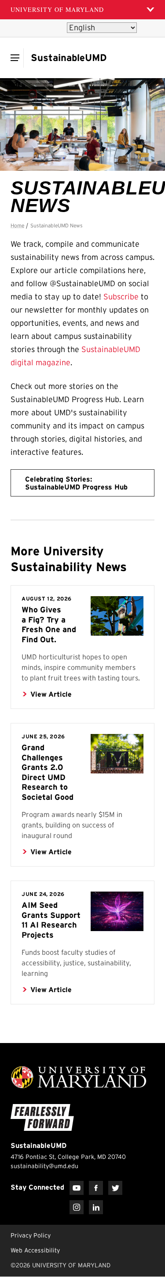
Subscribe (121, 296)
